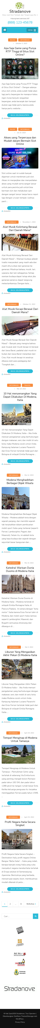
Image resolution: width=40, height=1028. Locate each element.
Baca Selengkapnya (20, 115)
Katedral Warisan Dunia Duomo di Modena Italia (20, 569)
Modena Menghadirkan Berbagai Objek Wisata (20, 481)
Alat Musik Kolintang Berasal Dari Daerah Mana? (20, 228)
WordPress (20, 1019)
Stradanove (20, 11)
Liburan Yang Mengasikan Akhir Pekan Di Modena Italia (20, 653)
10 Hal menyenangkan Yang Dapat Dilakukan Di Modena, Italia (20, 397)
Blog (12, 40)
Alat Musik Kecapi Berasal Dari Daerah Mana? (20, 310)
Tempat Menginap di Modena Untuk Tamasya (20, 739)
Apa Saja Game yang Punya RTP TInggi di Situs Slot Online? (20, 51)
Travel (27, 385)
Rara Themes (22, 1016)
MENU (30, 30)
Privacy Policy (20, 1022)
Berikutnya (30, 904)
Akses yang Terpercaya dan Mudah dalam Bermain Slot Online (20, 141)
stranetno (7, 118)
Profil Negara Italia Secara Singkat (20, 823)
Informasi (25, 40)
